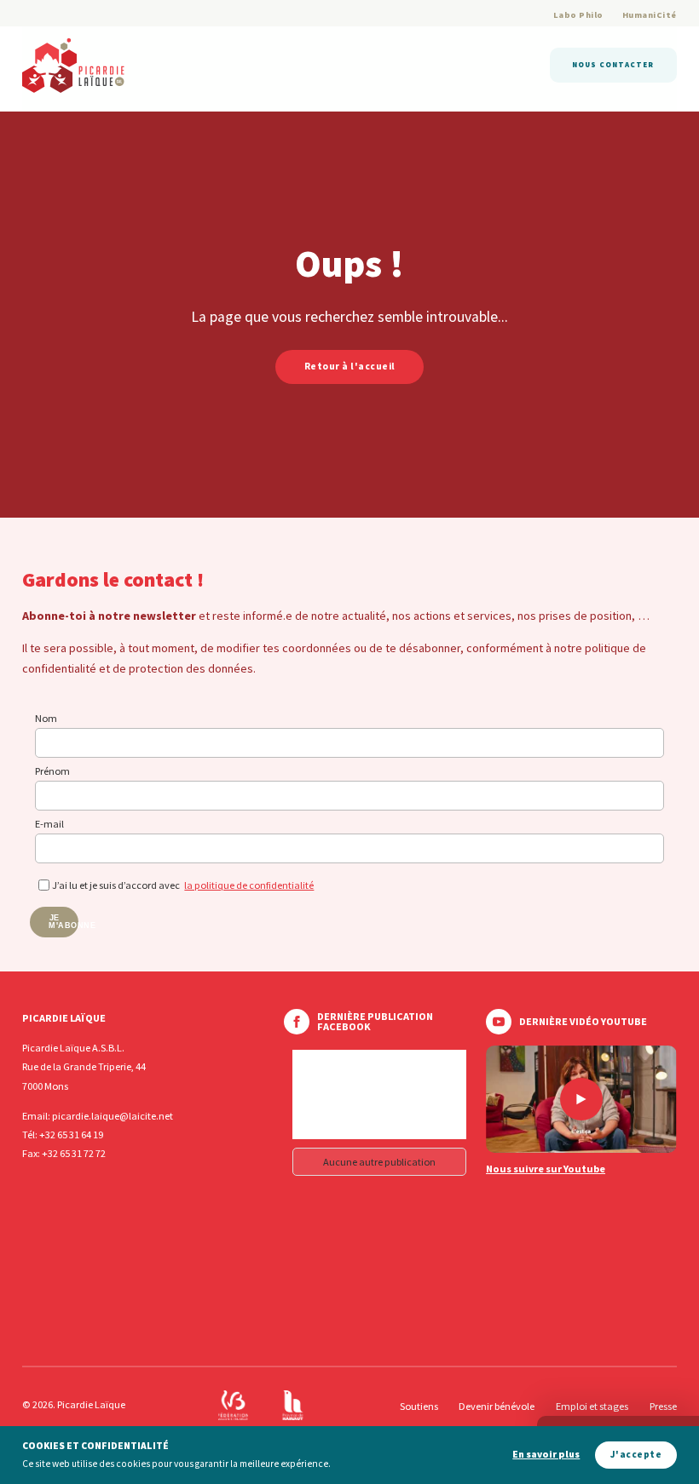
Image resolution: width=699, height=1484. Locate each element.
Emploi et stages (592, 1406)
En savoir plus (546, 1454)
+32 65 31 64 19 (71, 1134)
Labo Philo (578, 14)
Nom (46, 718)
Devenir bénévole (496, 1406)
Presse (663, 1406)
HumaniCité (649, 14)
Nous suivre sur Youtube (545, 1169)
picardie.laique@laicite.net (112, 1115)
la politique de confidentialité (249, 885)
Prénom (52, 771)
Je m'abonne (63, 922)
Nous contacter (613, 64)
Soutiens (419, 1406)
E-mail (49, 823)
